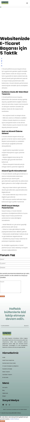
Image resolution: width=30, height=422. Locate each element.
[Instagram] (6, 404)
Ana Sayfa (4, 387)
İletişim (4, 396)
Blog (3, 390)
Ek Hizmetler (5, 377)
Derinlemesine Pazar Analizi (9, 363)
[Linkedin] (3, 404)
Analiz (3, 357)
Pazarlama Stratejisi (7, 369)
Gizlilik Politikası (14, 419)
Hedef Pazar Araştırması (8, 360)
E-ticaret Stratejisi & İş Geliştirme (10, 366)
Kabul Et (2, 421)
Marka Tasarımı (6, 371)
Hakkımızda (5, 393)
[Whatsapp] (9, 404)
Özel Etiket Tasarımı (7, 374)
